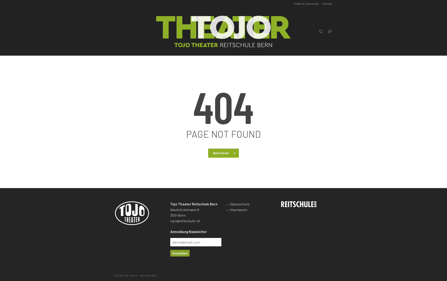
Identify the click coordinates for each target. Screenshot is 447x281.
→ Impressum (236, 210)
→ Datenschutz (238, 204)
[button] (330, 31)
